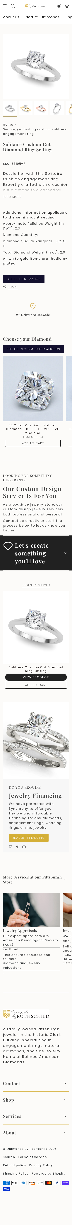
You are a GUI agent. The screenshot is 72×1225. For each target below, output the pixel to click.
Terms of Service (32, 1157)
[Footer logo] (26, 1014)
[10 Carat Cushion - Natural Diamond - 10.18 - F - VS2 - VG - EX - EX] (33, 388)
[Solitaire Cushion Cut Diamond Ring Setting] (36, 627)
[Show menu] (4, 6)
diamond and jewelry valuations (21, 965)
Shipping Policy (16, 1173)
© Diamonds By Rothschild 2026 (30, 1149)
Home (8, 125)
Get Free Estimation (24, 279)
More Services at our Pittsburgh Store (32, 879)
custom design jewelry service (31, 509)
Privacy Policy (41, 1165)
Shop (8, 1100)
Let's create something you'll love (32, 553)
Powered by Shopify (49, 1173)
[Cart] (67, 6)
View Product (36, 677)
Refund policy (14, 1165)
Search (9, 1157)
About (9, 1132)
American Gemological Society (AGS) (30, 942)
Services (12, 1116)
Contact (11, 1083)
